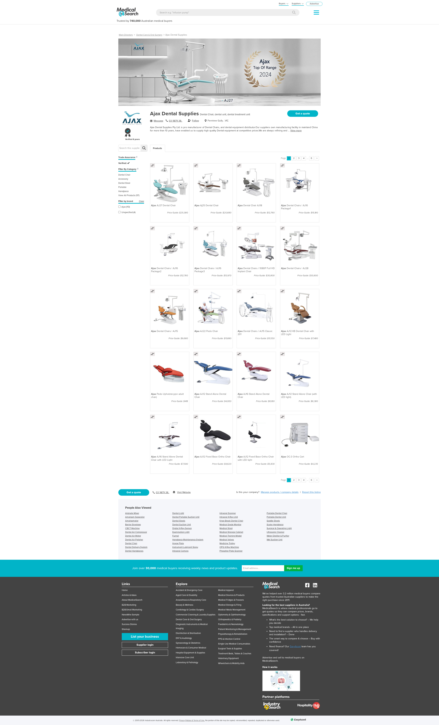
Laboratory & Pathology (187, 662)
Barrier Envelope (133, 524)
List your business (145, 637)
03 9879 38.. (175, 120)
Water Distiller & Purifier (278, 536)
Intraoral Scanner (228, 513)
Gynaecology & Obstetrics (188, 643)
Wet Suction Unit (274, 539)
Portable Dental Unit (276, 517)
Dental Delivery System (136, 547)
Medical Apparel (226, 590)
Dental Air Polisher (134, 539)
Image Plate (178, 543)
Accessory (123, 179)
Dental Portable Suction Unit (185, 517)
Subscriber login (145, 652)
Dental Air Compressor (136, 532)
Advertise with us (130, 619)
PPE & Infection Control (229, 639)
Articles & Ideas (129, 595)
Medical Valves (227, 539)
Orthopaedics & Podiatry (229, 619)
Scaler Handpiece (275, 524)
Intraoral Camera (180, 551)
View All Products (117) (128, 195)
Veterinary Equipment (228, 658)
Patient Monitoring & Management (234, 629)
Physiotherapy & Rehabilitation (232, 634)
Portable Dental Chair (277, 513)
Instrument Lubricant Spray (185, 547)
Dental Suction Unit (181, 524)
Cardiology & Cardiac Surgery (190, 609)
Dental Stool (124, 183)
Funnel (175, 536)
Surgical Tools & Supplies (230, 648)
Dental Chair (124, 174)
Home (125, 590)
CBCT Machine (132, 528)
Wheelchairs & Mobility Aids (231, 663)
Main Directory (126, 35)
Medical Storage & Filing (229, 605)
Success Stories (129, 624)
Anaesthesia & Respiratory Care (191, 600)
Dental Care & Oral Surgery (149, 35)
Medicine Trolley (227, 543)
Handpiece (123, 191)
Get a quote (302, 113)
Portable (122, 187)
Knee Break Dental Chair (231, 520)
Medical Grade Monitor (230, 524)
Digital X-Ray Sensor (182, 528)
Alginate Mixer (132, 513)
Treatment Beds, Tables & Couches (234, 653)
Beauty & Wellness (184, 605)
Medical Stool (226, 528)
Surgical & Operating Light (279, 528)
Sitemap (126, 629)
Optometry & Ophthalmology (232, 614)
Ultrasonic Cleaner (275, 532)
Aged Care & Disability (186, 595)
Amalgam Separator (135, 517)
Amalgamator (131, 520)
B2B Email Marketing (132, 609)
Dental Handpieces (134, 551)
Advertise (314, 3)
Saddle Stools (273, 520)
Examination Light (180, 532)
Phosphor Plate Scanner (231, 551)
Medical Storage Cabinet (231, 532)
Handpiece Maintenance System (187, 539)
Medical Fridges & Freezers (231, 600)
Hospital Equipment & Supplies (190, 652)
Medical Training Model (231, 536)
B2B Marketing (129, 605)
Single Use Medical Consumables (234, 643)
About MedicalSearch (132, 600)
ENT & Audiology (184, 638)
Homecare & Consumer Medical (191, 647)
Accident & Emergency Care (189, 590)
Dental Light (178, 513)
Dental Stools (178, 520)
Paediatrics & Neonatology (230, 624)
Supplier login (145, 645)
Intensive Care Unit (185, 657)
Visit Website (184, 492)
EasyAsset (295, 646)
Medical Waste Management (231, 609)
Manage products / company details (280, 492)
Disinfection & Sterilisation (188, 633)
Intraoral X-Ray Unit (229, 517)
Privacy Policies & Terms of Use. (192, 720)
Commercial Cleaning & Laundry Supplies (195, 614)
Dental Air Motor (133, 536)
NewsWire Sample (130, 614)
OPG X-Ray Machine (229, 547)
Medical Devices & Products (231, 595)
